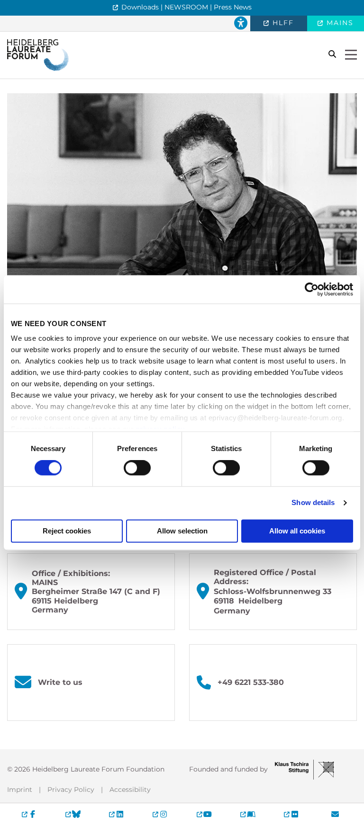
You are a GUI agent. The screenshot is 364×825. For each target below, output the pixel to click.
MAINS (339, 22)
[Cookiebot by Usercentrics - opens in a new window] (311, 289)
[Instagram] (160, 814)
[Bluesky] (72, 814)
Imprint (19, 789)
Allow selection (182, 531)
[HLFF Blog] (247, 814)
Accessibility (130, 789)
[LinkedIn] (116, 814)
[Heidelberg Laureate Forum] (38, 54)
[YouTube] (204, 814)
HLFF (282, 22)
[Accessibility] (240, 23)
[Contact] (335, 814)
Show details (313, 503)
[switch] (137, 468)
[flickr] (291, 814)
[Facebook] (29, 814)
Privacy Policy (70, 789)
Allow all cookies (297, 531)
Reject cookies (67, 531)
